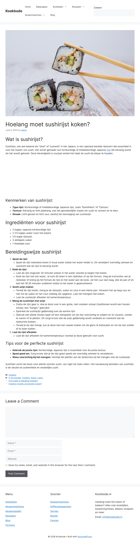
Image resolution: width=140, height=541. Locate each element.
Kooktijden (58, 6)
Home (28, 6)
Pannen (54, 520)
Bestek (54, 515)
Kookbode (13, 11)
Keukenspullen (13, 511)
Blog (52, 15)
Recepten (76, 6)
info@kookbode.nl (112, 517)
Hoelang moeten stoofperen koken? (25, 384)
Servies (54, 511)
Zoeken (98, 7)
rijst (109, 150)
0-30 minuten (15, 378)
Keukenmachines (33, 15)
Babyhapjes (41, 6)
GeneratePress (84, 536)
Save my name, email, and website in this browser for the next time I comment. (52, 465)
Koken (34, 378)
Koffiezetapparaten (60, 506)
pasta (40, 378)
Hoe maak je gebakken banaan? (23, 381)
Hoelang (12, 375)
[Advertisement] (70, 178)
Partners (10, 525)
